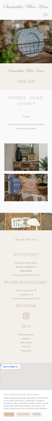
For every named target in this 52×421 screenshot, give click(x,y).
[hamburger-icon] (46, 15)
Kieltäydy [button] (36, 414)
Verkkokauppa (26, 193)
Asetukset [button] (9, 414)
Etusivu (26, 163)
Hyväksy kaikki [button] (23, 414)
